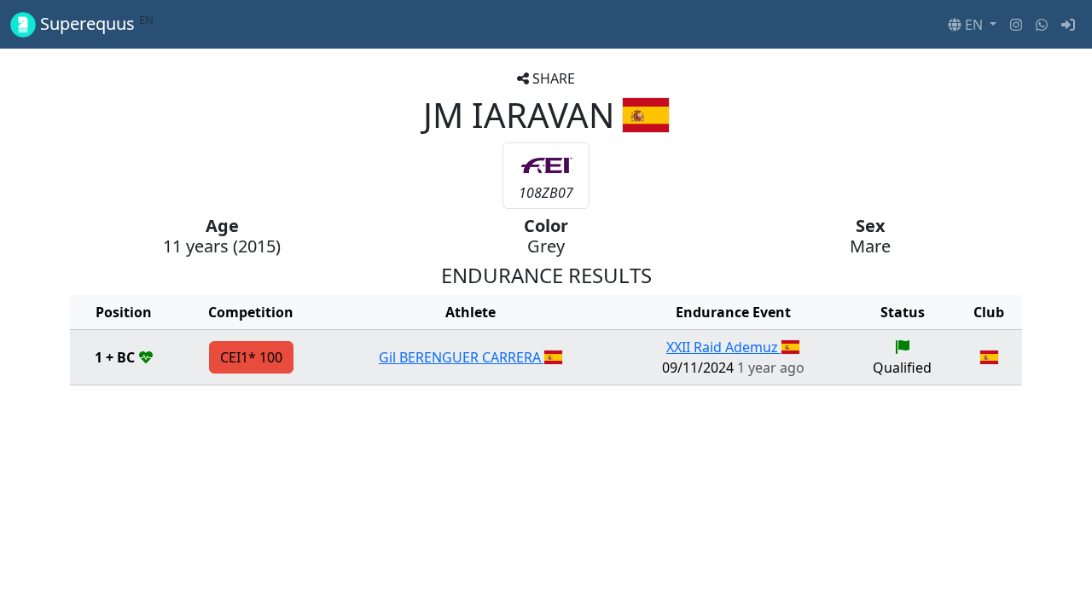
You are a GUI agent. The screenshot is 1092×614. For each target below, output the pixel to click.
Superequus (95, 24)
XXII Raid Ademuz (723, 347)
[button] (972, 25)
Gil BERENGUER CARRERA (461, 357)
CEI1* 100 (251, 357)
